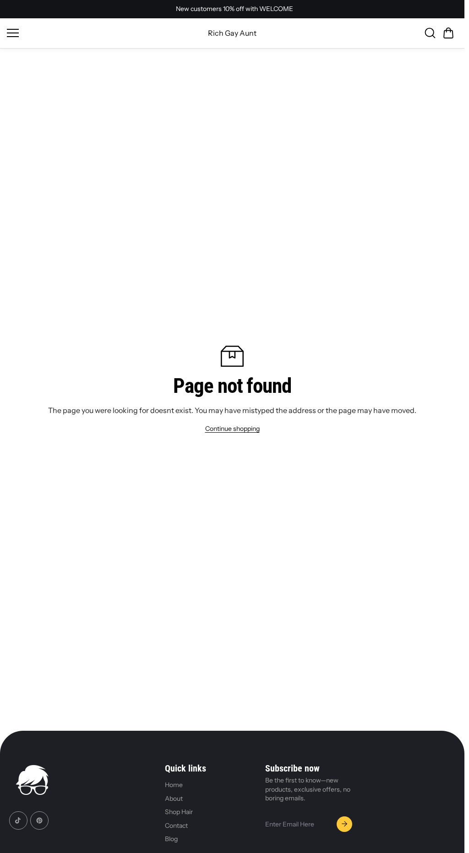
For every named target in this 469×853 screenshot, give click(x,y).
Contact (176, 825)
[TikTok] (18, 820)
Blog (171, 839)
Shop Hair (179, 812)
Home (174, 785)
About (174, 798)
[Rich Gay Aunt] (32, 781)
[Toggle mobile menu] (101, 33)
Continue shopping (232, 428)
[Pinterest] (39, 820)
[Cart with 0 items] (448, 33)
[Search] (430, 33)
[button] (448, 33)
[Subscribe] (344, 824)
